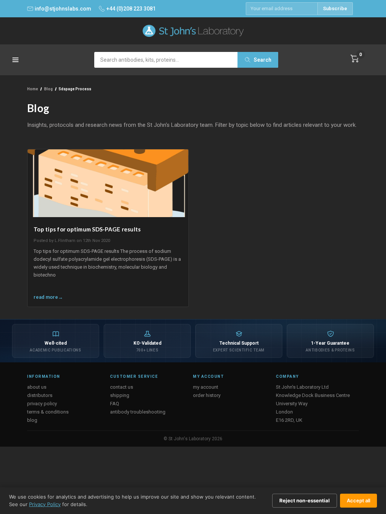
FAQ (114, 403)
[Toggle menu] (16, 62)
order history (207, 395)
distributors (39, 395)
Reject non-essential (304, 500)
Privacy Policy (45, 504)
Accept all (358, 500)
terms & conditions (48, 412)
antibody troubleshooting (137, 412)
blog (32, 420)
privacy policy (42, 403)
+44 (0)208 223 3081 (131, 9)
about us (36, 387)
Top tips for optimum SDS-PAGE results (87, 229)
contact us (121, 387)
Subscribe (335, 8)
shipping (119, 395)
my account (205, 387)
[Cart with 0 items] (355, 59)
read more (46, 297)
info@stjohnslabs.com (63, 9)
